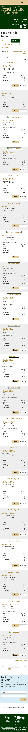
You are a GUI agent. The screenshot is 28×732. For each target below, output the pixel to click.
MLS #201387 (8, 120)
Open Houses (5, 47)
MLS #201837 (8, 360)
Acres (25, 53)
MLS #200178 (8, 206)
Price (8, 51)
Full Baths (6, 81)
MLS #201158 (8, 297)
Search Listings (6, 40)
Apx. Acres (6, 106)
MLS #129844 (8, 66)
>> (25, 665)
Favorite (23, 85)
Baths (19, 51)
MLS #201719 (8, 604)
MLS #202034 (8, 266)
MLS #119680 (8, 422)
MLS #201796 (8, 451)
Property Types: (5, 57)
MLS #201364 (8, 391)
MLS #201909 (8, 93)
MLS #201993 (8, 544)
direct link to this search (21, 660)
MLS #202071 (8, 151)
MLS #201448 (8, 513)
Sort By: (4, 51)
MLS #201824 (8, 328)
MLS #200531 (8, 235)
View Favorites (18, 44)
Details (16, 85)
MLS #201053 (8, 575)
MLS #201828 (8, 482)
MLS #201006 (8, 635)
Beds (14, 51)
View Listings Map (7, 44)
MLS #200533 (8, 179)
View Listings (15, 40)
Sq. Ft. (24, 51)
